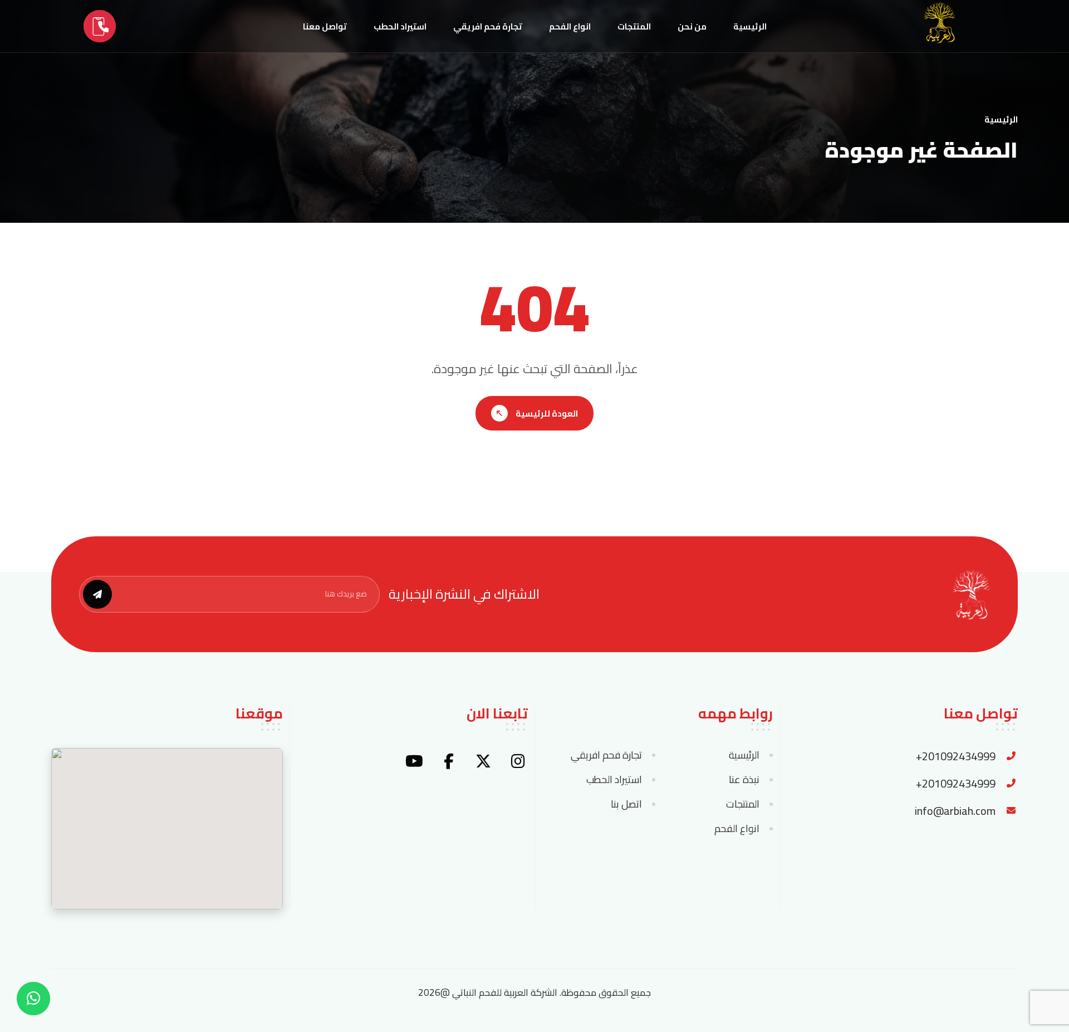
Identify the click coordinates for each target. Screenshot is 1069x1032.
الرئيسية (750, 26)
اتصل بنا (626, 804)
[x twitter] (483, 761)
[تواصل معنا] (100, 26)
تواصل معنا (325, 26)
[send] (97, 594)
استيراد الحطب (400, 26)
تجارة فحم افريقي (487, 26)
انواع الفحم (570, 26)
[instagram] (518, 761)
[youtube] (414, 761)
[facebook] (449, 761)
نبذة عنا (744, 779)
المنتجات (634, 26)
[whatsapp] (33, 998)
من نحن (692, 26)
